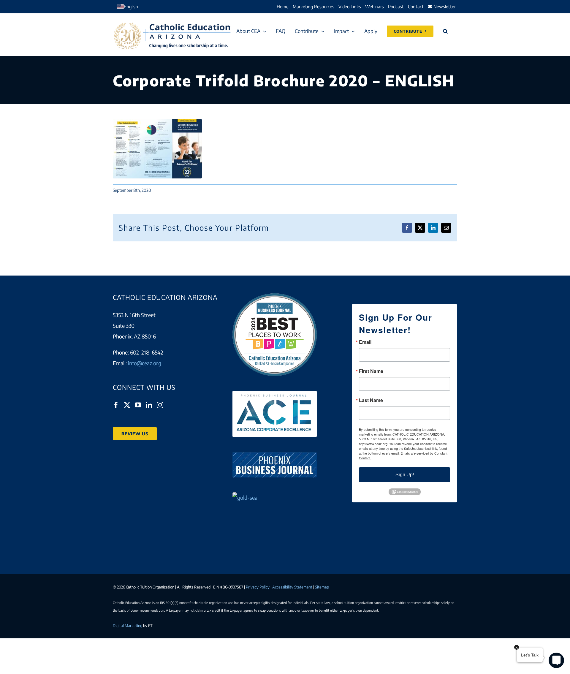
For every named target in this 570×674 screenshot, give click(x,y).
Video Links (349, 6)
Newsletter (444, 6)
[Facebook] (116, 405)
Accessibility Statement (292, 587)
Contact (416, 6)
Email (365, 342)
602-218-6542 (146, 352)
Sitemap (322, 587)
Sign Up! (404, 474)
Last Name (371, 400)
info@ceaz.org (144, 363)
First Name (371, 371)
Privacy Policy (258, 587)
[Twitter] (127, 405)
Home (283, 6)
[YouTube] (138, 405)
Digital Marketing (127, 625)
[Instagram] (160, 405)
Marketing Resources (313, 6)
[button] (445, 31)
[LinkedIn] (149, 405)
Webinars (374, 6)
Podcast (396, 6)
